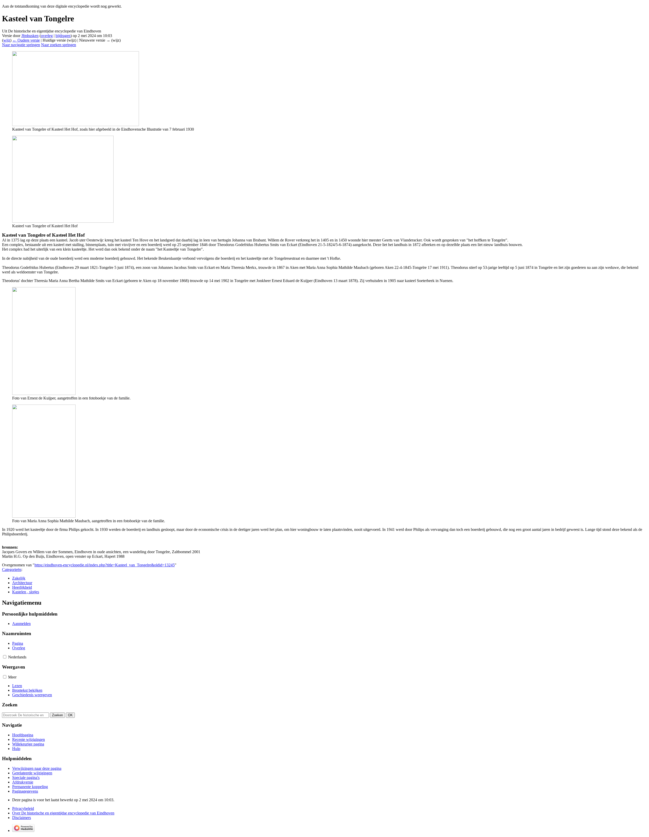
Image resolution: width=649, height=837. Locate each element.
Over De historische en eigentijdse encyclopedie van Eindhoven (63, 813)
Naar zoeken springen (58, 45)
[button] (4, 656)
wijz (6, 40)
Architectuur (22, 583)
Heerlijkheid (22, 587)
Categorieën (11, 569)
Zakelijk (18, 578)
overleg (47, 35)
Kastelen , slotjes (25, 592)
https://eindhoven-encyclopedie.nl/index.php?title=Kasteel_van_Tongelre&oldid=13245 (104, 565)
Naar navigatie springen (21, 45)
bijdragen (63, 35)
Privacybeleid (23, 808)
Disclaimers (21, 817)
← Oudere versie (26, 40)
